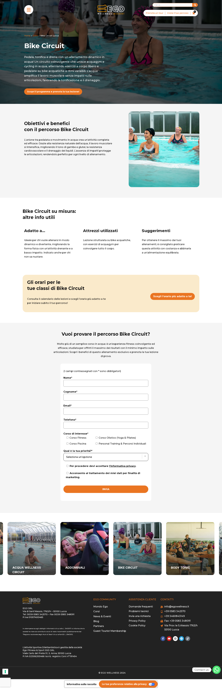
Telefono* (69, 419)
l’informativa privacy (122, 466)
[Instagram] (175, 638)
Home (27, 35)
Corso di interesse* (75, 433)
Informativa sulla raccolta (81, 684)
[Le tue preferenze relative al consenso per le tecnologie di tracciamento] (5, 671)
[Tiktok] (187, 638)
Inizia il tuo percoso (177, 13)
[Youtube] (169, 638)
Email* (67, 405)
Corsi (35, 35)
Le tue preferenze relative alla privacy (124, 684)
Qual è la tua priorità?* (77, 450)
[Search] (195, 5)
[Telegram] (181, 638)
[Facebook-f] (163, 638)
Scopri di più (25, 573)
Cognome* (70, 391)
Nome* (67, 377)
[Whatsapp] (216, 670)
